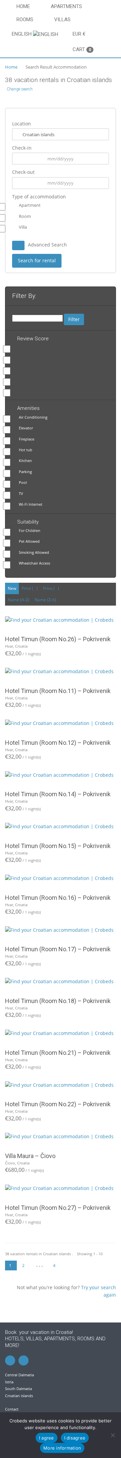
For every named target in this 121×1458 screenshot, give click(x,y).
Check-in (22, 148)
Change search (20, 89)
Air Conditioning (33, 417)
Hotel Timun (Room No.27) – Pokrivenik (58, 1207)
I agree (46, 1438)
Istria (9, 1381)
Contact (11, 1409)
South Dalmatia (18, 1388)
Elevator (26, 427)
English (22, 34)
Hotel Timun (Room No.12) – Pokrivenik (58, 742)
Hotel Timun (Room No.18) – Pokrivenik (58, 1000)
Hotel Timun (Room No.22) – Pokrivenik (58, 1104)
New (12, 588)
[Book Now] (60, 619)
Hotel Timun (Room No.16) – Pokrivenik (58, 897)
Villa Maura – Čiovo (30, 1155)
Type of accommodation (39, 196)
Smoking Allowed (34, 552)
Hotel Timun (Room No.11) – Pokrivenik (58, 690)
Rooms (24, 19)
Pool (23, 482)
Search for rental (37, 260)
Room (25, 216)
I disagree (75, 1438)
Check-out (23, 172)
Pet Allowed (29, 541)
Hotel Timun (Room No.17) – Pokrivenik (58, 949)
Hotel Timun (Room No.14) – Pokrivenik (58, 794)
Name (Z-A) (45, 600)
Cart (82, 49)
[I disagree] (112, 1435)
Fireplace (26, 439)
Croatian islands (19, 1395)
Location (21, 123)
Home (23, 6)
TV (21, 493)
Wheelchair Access (34, 563)
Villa (23, 227)
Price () (30, 588)
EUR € (79, 34)
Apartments (66, 6)
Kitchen (25, 460)
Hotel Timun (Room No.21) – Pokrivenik (58, 1052)
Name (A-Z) (18, 600)
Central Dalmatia (19, 1374)
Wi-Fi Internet (30, 504)
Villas (62, 19)
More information (62, 1448)
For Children (29, 530)
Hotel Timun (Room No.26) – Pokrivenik (58, 639)
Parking (25, 471)
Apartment (30, 205)
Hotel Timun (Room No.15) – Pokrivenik (58, 845)
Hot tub (25, 449)
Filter (74, 319)
